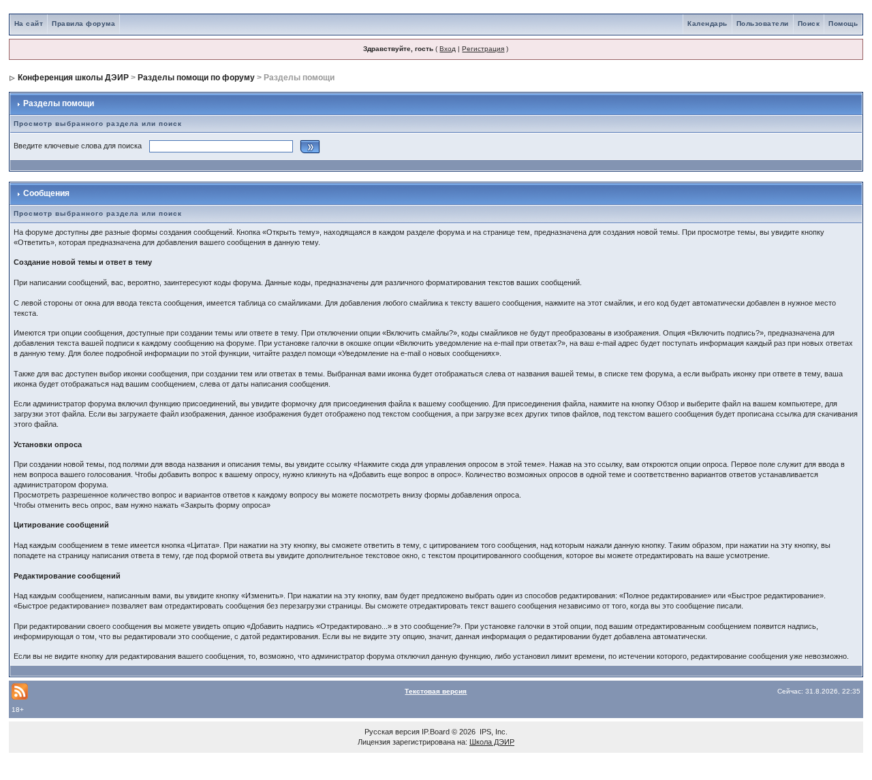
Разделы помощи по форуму (196, 77)
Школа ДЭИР (491, 742)
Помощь (843, 23)
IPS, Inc (492, 732)
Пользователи (762, 23)
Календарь (707, 23)
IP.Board (436, 732)
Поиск (809, 23)
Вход (447, 48)
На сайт (29, 23)
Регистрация (483, 48)
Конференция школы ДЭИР (73, 77)
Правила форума (83, 23)
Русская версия (392, 732)
